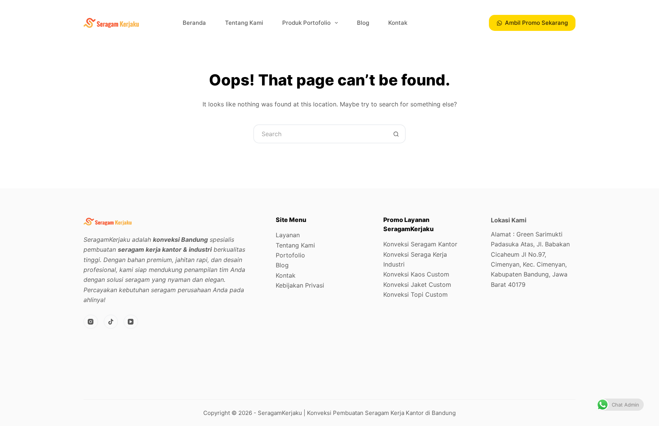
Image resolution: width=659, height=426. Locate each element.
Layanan (288, 235)
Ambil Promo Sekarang (536, 22)
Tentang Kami (244, 22)
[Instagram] (91, 322)
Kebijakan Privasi (300, 285)
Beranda (194, 22)
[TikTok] (111, 322)
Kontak (397, 22)
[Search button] (396, 133)
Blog (363, 22)
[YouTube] (131, 322)
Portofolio (290, 255)
